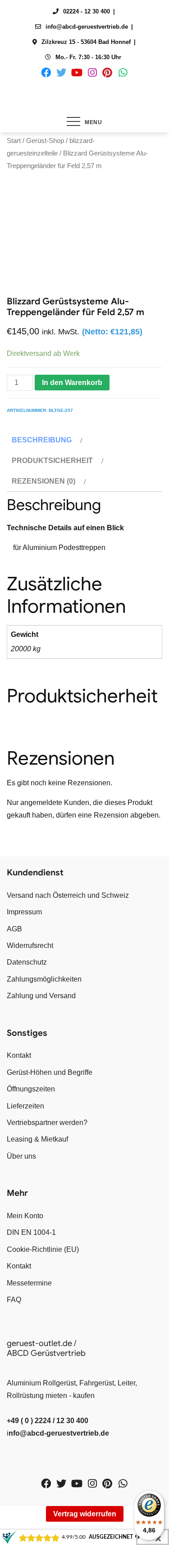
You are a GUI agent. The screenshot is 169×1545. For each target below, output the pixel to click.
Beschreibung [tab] (42, 440)
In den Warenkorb (72, 382)
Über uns (21, 1156)
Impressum (24, 912)
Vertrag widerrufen (84, 1514)
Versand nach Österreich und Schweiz (68, 895)
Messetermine (29, 1283)
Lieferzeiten (25, 1106)
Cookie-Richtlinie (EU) (43, 1249)
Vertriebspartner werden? (47, 1122)
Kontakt (19, 1055)
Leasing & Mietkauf (37, 1139)
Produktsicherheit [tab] (52, 460)
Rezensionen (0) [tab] (43, 481)
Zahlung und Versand (41, 996)
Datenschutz (27, 962)
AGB (14, 929)
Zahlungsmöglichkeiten (44, 979)
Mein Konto (25, 1216)
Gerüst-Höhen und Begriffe (49, 1072)
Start (14, 140)
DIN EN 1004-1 (31, 1232)
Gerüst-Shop (45, 140)
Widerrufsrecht (30, 945)
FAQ (14, 1299)
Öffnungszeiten (31, 1089)
